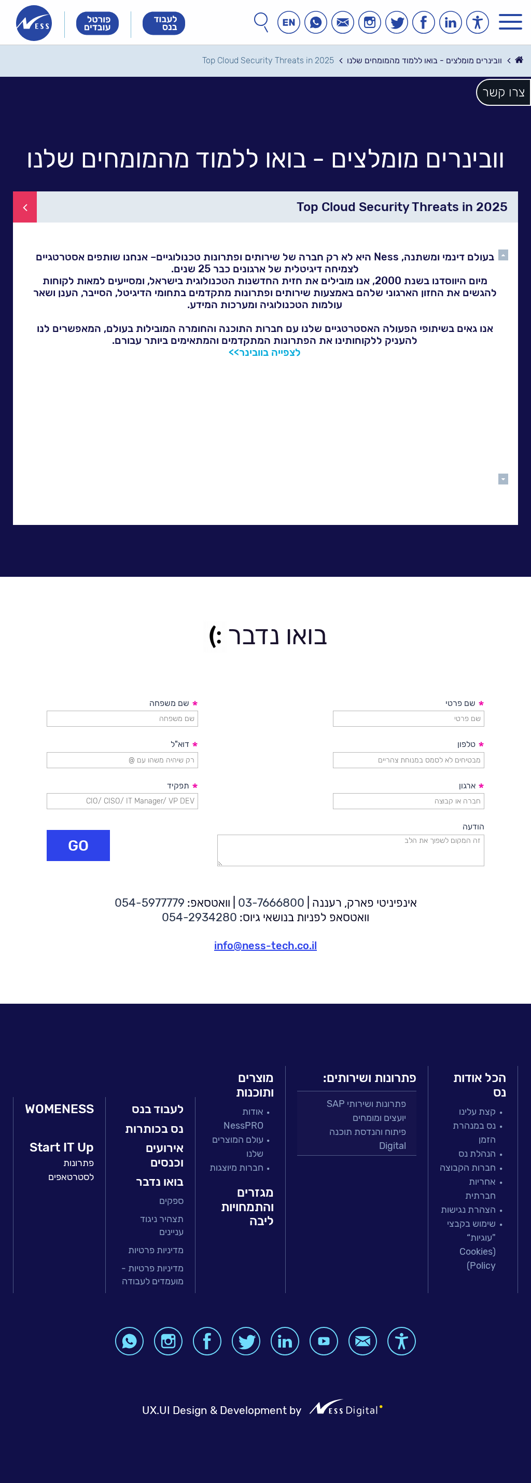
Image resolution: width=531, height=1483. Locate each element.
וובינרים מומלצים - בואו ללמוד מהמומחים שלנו (424, 60)
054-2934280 (199, 917)
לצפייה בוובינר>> (265, 352)
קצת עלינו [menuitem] (477, 1111)
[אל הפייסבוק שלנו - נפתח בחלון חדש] (423, 22)
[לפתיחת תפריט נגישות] (477, 22)
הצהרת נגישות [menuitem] (468, 1209)
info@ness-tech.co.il (265, 945)
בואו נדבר (160, 1181)
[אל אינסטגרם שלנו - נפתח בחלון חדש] (369, 22)
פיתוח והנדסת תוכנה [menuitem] (367, 1132)
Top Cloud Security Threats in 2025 (268, 60)
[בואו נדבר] (342, 22)
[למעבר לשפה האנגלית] (288, 22)
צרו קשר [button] (503, 92)
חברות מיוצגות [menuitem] (236, 1167)
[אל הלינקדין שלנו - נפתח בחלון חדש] (450, 22)
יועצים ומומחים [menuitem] (379, 1118)
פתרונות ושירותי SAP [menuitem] (366, 1104)
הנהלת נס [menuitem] (477, 1153)
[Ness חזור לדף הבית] (34, 23)
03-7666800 (271, 903)
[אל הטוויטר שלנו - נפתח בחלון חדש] (396, 22)
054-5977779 (150, 903)
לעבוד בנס (158, 1109)
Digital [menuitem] (392, 1146)
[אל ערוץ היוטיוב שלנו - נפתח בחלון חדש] (324, 1341)
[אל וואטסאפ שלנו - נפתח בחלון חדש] (315, 22)
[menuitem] (150, 1201)
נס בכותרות (154, 1128)
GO (78, 845)
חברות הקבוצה (468, 1167)
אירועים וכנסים (165, 1155)
